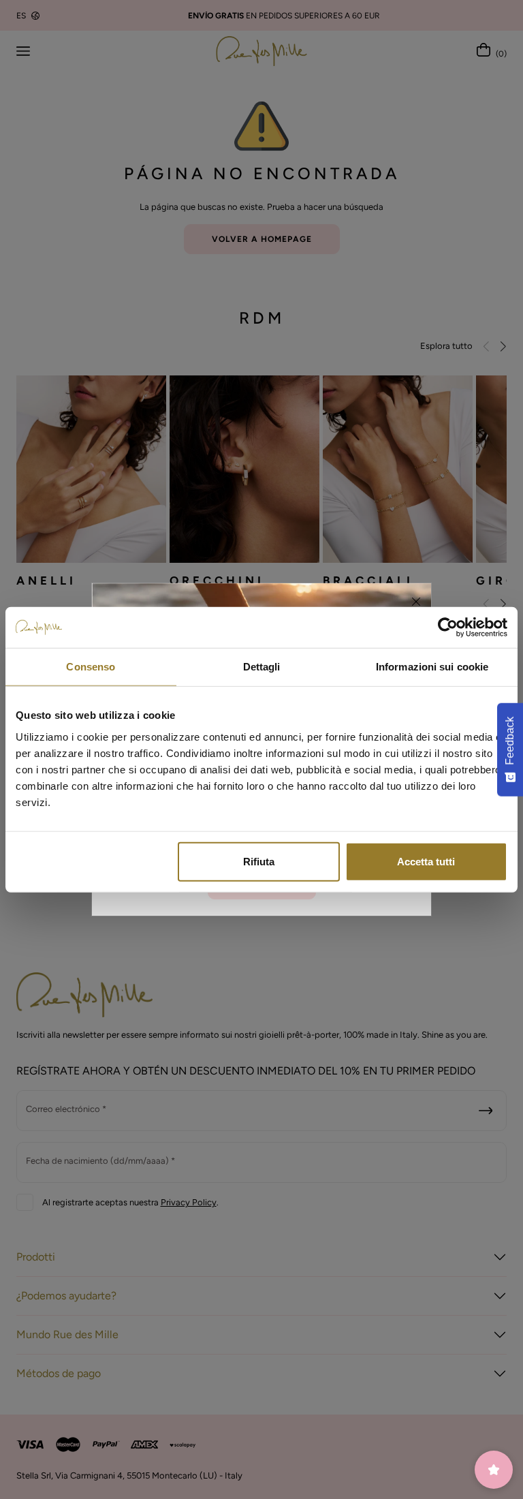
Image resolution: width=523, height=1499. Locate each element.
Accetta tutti (426, 861)
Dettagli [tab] (262, 667)
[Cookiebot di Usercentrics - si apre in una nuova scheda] (447, 627)
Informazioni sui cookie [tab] (432, 667)
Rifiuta (258, 861)
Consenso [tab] (90, 667)
